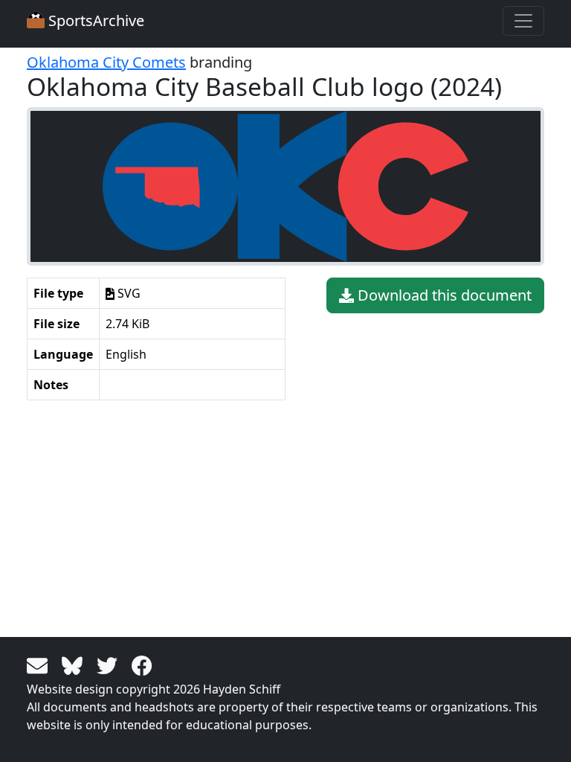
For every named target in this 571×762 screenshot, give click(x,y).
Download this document (443, 295)
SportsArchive (94, 20)
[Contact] (40, 664)
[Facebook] (142, 664)
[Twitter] (110, 664)
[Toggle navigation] (523, 21)
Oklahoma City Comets (106, 62)
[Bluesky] (75, 664)
